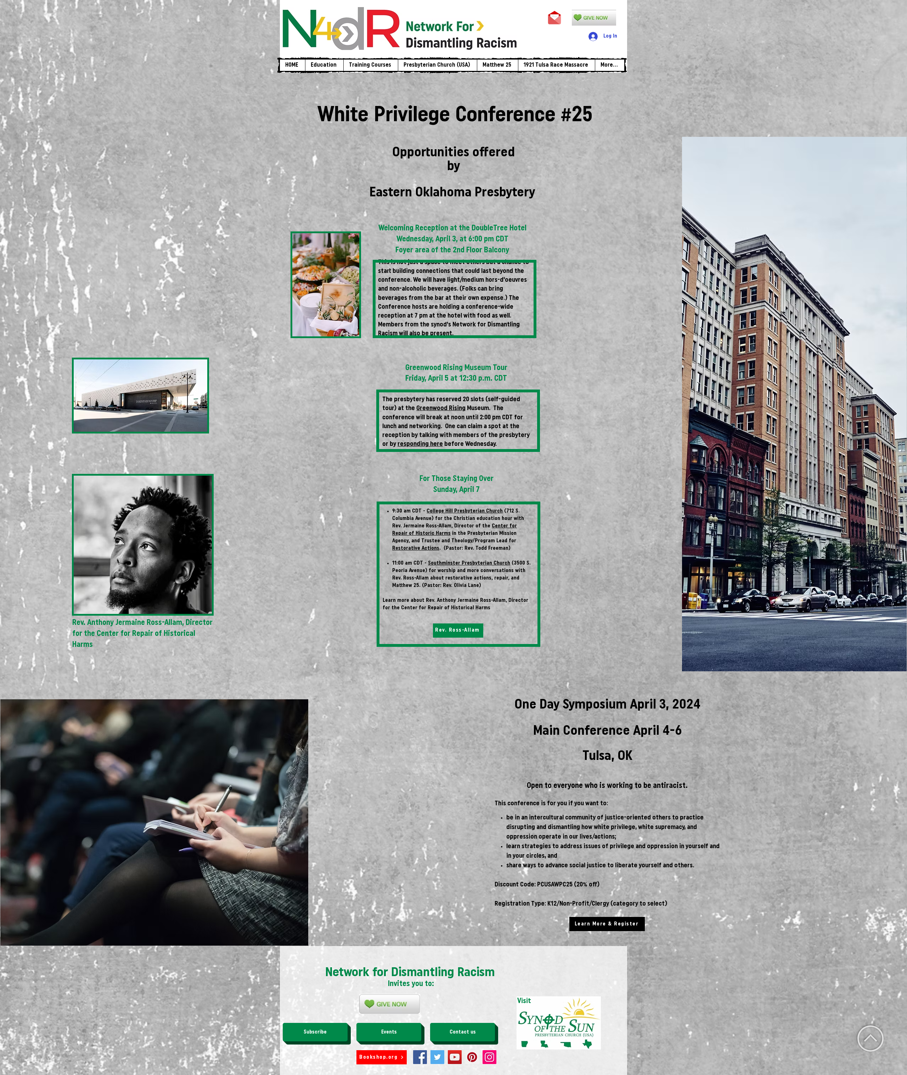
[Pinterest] (472, 1057)
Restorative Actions (415, 548)
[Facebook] (420, 1057)
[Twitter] (437, 1057)
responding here (420, 444)
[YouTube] (455, 1057)
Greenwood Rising (441, 408)
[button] (370, 65)
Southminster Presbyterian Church (469, 563)
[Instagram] (489, 1057)
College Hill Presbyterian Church (465, 511)
